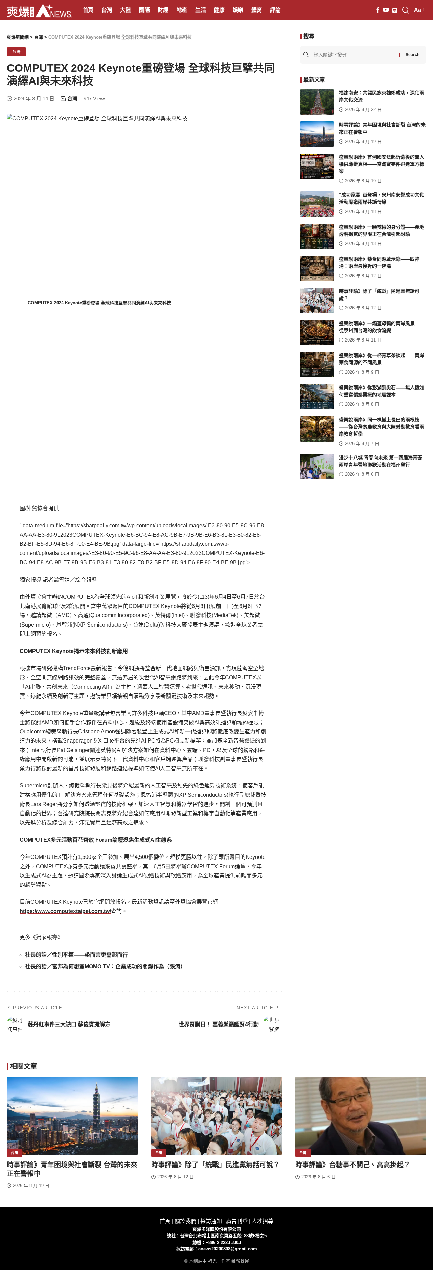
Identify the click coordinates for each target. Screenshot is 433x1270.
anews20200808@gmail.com (227, 1248)
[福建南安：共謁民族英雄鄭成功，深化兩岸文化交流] (317, 102)
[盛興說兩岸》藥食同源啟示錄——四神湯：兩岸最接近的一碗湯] (317, 268)
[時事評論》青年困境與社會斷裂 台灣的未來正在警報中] (317, 134)
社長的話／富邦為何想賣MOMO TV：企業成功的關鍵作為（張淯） (105, 966)
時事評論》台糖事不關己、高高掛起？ (352, 1165)
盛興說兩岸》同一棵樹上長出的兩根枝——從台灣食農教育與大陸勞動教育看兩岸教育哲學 (381, 427)
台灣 (16, 52)
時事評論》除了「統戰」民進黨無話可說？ (215, 1165)
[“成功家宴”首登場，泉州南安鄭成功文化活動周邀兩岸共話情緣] (317, 204)
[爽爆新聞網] (39, 10)
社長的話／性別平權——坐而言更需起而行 (76, 955)
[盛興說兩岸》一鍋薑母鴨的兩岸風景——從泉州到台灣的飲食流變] (317, 332)
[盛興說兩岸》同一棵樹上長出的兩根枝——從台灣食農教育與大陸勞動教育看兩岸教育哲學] (317, 429)
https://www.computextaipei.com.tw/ (65, 911)
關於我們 (185, 1221)
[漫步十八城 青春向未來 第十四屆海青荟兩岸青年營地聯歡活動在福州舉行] (317, 466)
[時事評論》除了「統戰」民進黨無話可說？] (317, 300)
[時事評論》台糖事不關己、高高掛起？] (360, 1116)
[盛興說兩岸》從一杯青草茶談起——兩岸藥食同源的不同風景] (317, 364)
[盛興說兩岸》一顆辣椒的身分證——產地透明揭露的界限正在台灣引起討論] (317, 236)
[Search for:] (355, 55)
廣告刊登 (237, 1221)
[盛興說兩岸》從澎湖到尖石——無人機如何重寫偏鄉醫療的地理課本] (317, 396)
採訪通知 (211, 1221)
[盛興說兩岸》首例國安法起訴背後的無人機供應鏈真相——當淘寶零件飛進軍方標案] (317, 166)
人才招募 (262, 1221)
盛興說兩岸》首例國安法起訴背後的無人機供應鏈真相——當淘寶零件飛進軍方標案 (381, 164)
